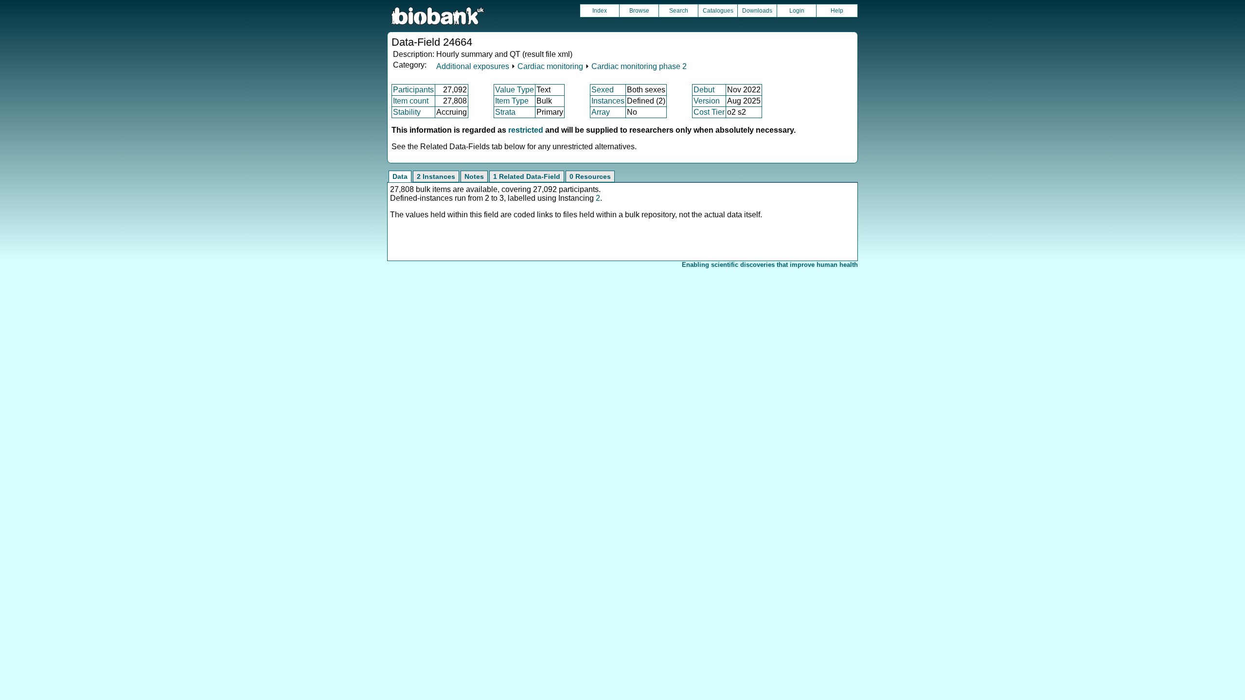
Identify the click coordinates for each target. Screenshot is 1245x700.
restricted (525, 130)
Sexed (602, 90)
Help (837, 10)
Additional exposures (472, 66)
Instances (607, 101)
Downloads (757, 10)
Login (796, 10)
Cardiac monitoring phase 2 (639, 66)
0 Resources (590, 176)
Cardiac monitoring (550, 66)
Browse (639, 10)
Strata (505, 112)
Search (678, 10)
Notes (474, 176)
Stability (407, 112)
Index (599, 10)
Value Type (514, 90)
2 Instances (436, 176)
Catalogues (718, 10)
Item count (410, 101)
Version (707, 101)
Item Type (512, 101)
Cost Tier (709, 112)
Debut (704, 90)
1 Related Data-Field (526, 176)
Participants (413, 90)
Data (400, 176)
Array (600, 112)
